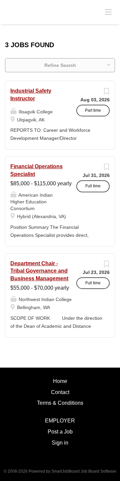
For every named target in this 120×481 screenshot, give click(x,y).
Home (60, 381)
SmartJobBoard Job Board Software (83, 471)
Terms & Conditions (60, 403)
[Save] (106, 93)
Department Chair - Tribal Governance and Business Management (39, 271)
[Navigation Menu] (108, 12)
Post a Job (60, 432)
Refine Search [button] (60, 65)
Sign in (60, 443)
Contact (60, 392)
